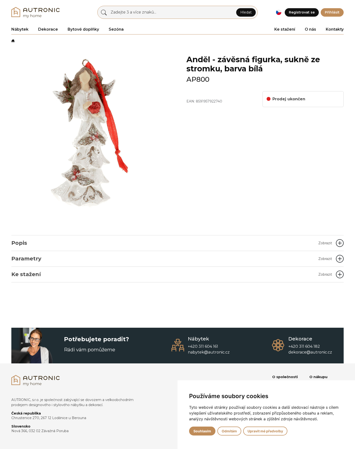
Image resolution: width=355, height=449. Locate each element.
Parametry (171, 258)
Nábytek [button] (19, 29)
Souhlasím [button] (202, 431)
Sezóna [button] (116, 29)
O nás (310, 29)
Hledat (246, 12)
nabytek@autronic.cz (209, 352)
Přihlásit (332, 12)
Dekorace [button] (48, 29)
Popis (171, 243)
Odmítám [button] (229, 431)
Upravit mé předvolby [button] (265, 431)
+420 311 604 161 (203, 346)
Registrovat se (302, 12)
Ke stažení (284, 29)
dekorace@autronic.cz (310, 352)
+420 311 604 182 (304, 346)
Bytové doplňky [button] (83, 29)
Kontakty (335, 29)
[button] (278, 12)
